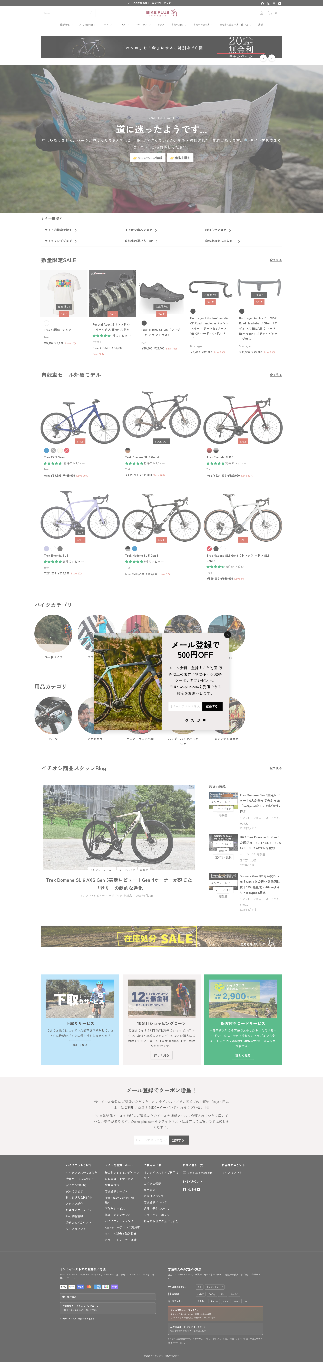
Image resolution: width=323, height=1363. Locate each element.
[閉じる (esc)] (227, 634)
